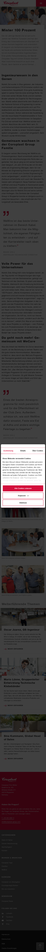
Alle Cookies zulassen (23, 488)
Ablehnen (23, 503)
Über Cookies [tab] (37, 451)
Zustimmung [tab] (8, 451)
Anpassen (22, 495)
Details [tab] (23, 451)
